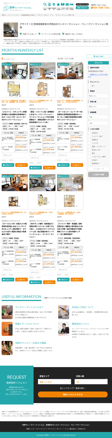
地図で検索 (99, 56)
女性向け (95, 133)
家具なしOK (96, 150)
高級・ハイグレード (99, 146)
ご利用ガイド (63, 8)
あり (93, 86)
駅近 (93, 153)
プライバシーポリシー (55, 428)
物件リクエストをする (73, 394)
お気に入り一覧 (83, 4)
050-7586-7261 (101, 7)
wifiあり (94, 160)
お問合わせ (67, 8)
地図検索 (54, 8)
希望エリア (44, 376)
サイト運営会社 (70, 428)
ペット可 (95, 143)
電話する (22, 165)
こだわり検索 (58, 8)
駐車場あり (96, 163)
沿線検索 (49, 8)
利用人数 (80, 376)
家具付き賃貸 (72, 8)
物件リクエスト (82, 8)
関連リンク (30, 428)
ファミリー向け (97, 136)
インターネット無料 (99, 156)
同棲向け (95, 140)
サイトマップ (41, 428)
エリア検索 (45, 8)
